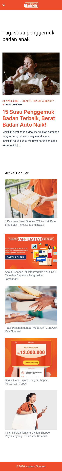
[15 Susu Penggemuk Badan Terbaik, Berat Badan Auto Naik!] (31, 73)
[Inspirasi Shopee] (31, 4)
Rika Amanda (14, 104)
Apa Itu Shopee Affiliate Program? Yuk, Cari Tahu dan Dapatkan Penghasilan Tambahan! (30, 275)
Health (26, 101)
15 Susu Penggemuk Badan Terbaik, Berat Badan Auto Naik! (28, 118)
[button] (3, 5)
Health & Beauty (43, 101)
